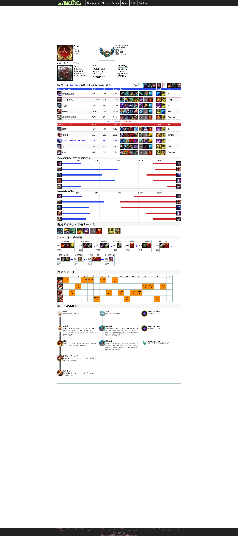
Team (125, 3)
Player (105, 3)
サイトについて (119, 533)
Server (115, 3)
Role (133, 3)
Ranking (143, 3)
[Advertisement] (119, 25)
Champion (93, 3)
